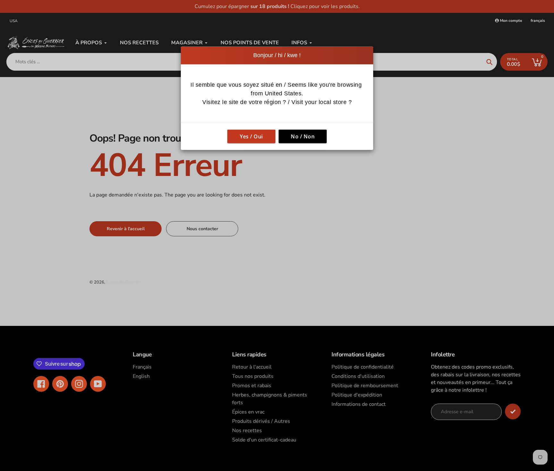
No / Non (303, 136)
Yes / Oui (251, 136)
